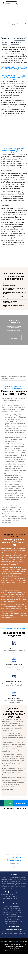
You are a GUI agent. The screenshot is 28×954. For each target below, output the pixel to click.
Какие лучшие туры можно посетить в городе (14, 293)
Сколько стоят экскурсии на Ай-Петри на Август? (14, 297)
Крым (9, 23)
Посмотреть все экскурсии (14, 337)
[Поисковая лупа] (16, 3)
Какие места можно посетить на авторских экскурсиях (12, 284)
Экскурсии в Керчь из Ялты (14, 811)
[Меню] (1, 3)
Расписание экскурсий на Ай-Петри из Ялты (13, 305)
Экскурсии (3, 23)
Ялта (13, 23)
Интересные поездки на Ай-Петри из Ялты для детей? (14, 288)
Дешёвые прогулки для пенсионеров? (10, 301)
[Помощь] (4, 3)
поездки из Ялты (17, 386)
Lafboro (15, 941)
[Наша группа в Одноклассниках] (15, 867)
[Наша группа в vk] (12, 867)
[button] (14, 284)
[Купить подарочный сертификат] (2, 803)
